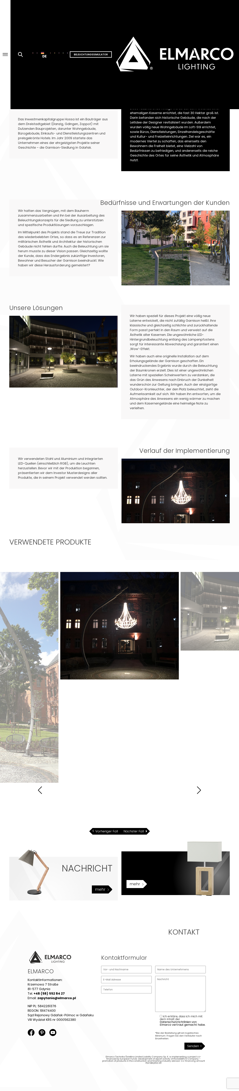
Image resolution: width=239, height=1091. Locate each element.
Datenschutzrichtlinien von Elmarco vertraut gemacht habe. (182, 1023)
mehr (100, 889)
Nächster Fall (134, 831)
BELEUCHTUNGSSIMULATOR (91, 54)
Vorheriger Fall (106, 831)
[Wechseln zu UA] (63, 53)
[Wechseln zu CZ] (59, 53)
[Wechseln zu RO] (50, 53)
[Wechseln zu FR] (67, 53)
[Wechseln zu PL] (33, 53)
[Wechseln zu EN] (37, 53)
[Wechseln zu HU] (54, 53)
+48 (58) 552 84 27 (49, 993)
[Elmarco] (175, 54)
